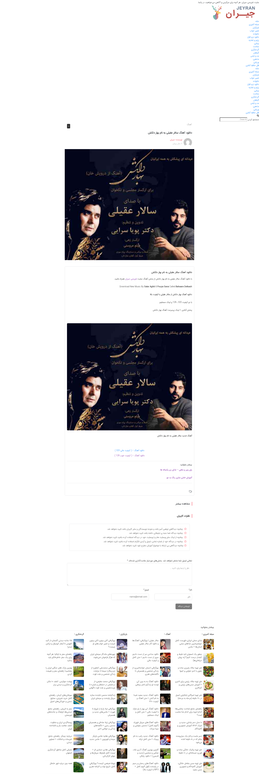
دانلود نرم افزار (253, 37)
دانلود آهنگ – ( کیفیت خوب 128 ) (130, 455)
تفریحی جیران (131, 278)
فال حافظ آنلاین (252, 65)
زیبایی (256, 43)
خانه (257, 21)
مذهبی (256, 59)
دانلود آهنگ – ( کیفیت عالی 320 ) (129, 450)
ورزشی (256, 62)
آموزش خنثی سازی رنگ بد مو (179, 477)
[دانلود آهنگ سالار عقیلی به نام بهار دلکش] (129, 204)
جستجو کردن (253, 119)
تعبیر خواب (254, 30)
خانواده (256, 34)
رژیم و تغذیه (254, 40)
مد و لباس (254, 56)
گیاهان (256, 52)
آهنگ (189, 124)
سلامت (256, 46)
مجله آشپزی (254, 24)
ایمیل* (146, 589)
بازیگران (256, 27)
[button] (129, 115)
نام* (190, 589)
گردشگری (255, 49)
